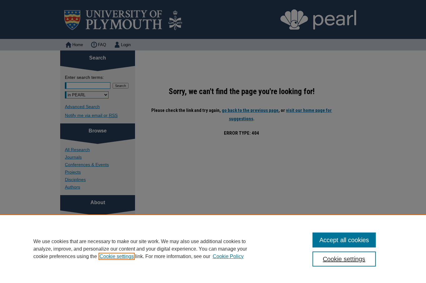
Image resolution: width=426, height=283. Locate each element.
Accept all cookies (344, 240)
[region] (213, 248)
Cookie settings (116, 256)
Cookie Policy (228, 256)
